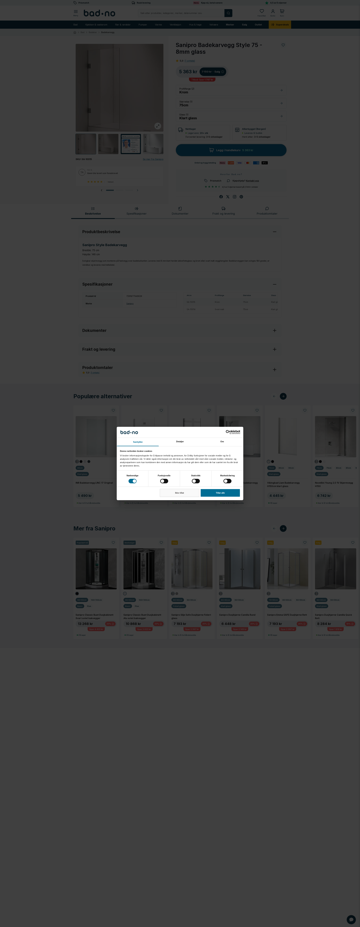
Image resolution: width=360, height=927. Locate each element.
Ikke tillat (179, 493)
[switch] (164, 481)
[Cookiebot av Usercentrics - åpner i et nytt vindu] (228, 432)
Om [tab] (222, 441)
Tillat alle (220, 493)
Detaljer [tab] (180, 441)
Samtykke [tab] (138, 442)
